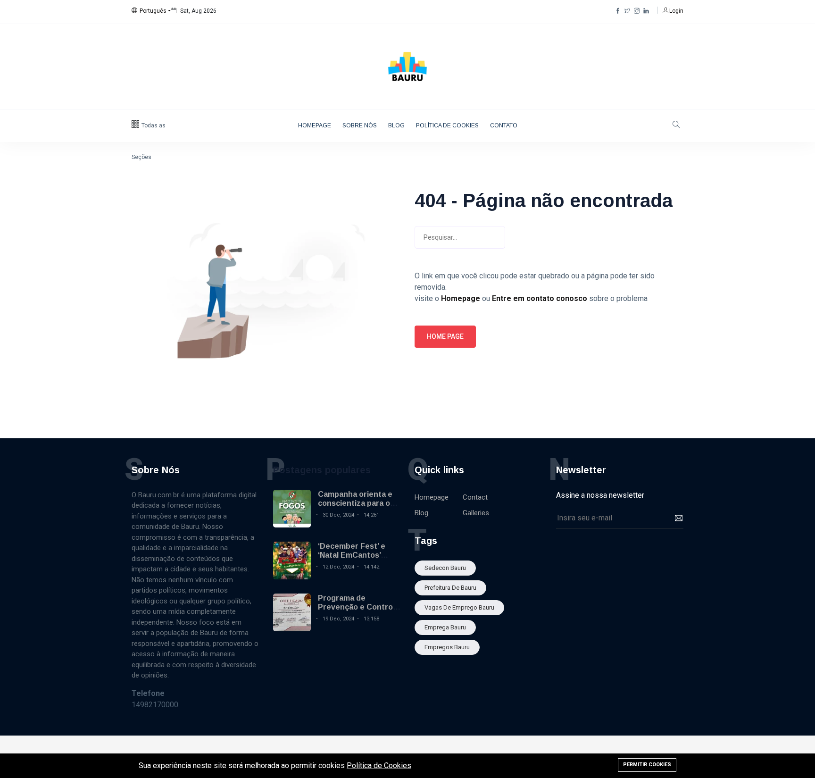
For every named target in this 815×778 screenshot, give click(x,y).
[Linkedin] (646, 11)
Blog (396, 125)
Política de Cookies (447, 125)
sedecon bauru (445, 567)
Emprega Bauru (445, 627)
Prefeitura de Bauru (450, 587)
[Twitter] (627, 11)
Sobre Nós (359, 125)
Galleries (476, 513)
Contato (503, 125)
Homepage (314, 125)
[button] (151, 11)
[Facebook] (618, 11)
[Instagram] (637, 11)
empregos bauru (447, 647)
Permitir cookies (647, 764)
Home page (445, 336)
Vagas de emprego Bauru (459, 607)
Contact (475, 497)
